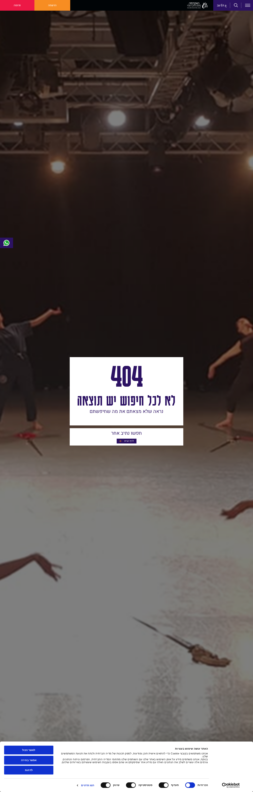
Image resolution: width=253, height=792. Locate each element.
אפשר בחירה (28, 760)
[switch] (164, 785)
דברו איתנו (6, 243)
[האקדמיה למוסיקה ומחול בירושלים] (197, 5)
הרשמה (52, 5)
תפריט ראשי (247, 5)
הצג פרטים (87, 785)
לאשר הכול (28, 750)
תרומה (17, 5)
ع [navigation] (226, 5)
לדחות (29, 770)
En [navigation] (222, 5)
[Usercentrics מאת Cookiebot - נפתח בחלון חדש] (231, 785)
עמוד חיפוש (236, 5)
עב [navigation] (218, 5)
